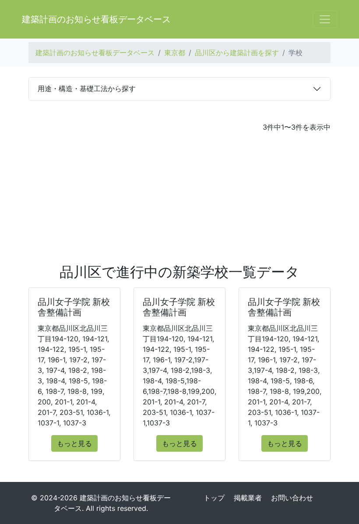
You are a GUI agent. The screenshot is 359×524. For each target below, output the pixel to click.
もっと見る (74, 443)
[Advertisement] (179, 198)
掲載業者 (248, 497)
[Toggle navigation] (325, 19)
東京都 (174, 52)
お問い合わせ (292, 497)
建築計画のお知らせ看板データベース (96, 19)
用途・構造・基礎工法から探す (87, 88)
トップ (214, 497)
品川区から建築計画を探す (237, 52)
